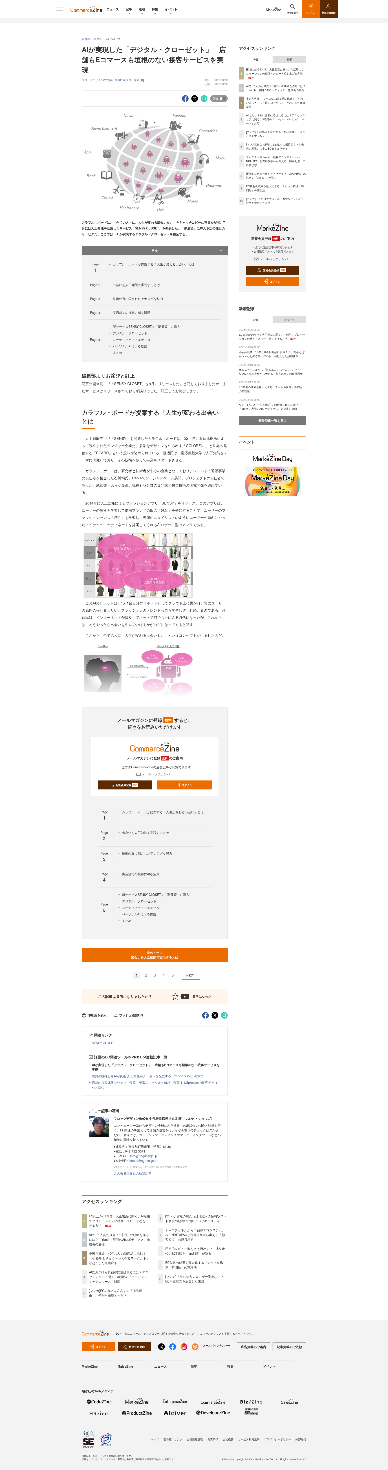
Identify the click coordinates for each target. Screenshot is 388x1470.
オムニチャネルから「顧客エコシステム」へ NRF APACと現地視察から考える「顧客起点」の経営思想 (195, 1235)
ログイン (186, 785)
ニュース (112, 9)
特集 (155, 9)
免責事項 (212, 1439)
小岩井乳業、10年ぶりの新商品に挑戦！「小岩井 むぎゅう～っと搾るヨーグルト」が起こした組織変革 (119, 1258)
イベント (171, 9)
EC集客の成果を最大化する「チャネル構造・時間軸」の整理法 (194, 1264)
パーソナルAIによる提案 (130, 346)
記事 (129, 9)
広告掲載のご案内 (253, 1346)
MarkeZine (90, 1366)
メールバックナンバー (157, 774)
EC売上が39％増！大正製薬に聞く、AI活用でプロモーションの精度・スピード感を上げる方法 (119, 1221)
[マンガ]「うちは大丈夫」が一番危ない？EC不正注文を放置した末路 (194, 1278)
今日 (256, 59)
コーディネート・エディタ (131, 339)
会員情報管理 (195, 1439)
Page (95, 284)
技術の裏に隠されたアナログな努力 (138, 298)
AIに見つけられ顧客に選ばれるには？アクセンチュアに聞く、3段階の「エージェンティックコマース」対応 (119, 1277)
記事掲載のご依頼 (289, 1346)
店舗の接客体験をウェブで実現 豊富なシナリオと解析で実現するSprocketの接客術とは (155, 1082)
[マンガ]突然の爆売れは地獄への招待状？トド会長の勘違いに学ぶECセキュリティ (196, 1218)
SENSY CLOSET (103, 1042)
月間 (289, 59)
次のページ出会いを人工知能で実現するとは (154, 954)
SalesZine (125, 1366)
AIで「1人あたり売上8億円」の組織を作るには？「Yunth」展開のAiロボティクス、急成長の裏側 (119, 1239)
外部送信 (300, 1439)
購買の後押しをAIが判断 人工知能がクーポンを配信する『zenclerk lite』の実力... (149, 1076)
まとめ (117, 352)
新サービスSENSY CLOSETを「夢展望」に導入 (146, 326)
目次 (155, 250)
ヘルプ (155, 1439)
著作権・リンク (172, 1439)
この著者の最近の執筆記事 (133, 1173)
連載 (142, 9)
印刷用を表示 (97, 1015)
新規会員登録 (126, 785)
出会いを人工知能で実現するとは (136, 284)
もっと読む (96, 1087)
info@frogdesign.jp (143, 1156)
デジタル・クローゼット (130, 333)
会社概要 (228, 1439)
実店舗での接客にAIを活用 (131, 312)
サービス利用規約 (249, 1439)
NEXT (190, 975)
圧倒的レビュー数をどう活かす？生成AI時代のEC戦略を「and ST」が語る (195, 1251)
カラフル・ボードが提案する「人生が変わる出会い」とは (153, 264)
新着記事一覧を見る (272, 420)
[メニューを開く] (59, 9)
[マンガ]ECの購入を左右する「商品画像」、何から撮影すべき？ (115, 1293)
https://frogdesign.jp (143, 1160)
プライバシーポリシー (277, 1439)
